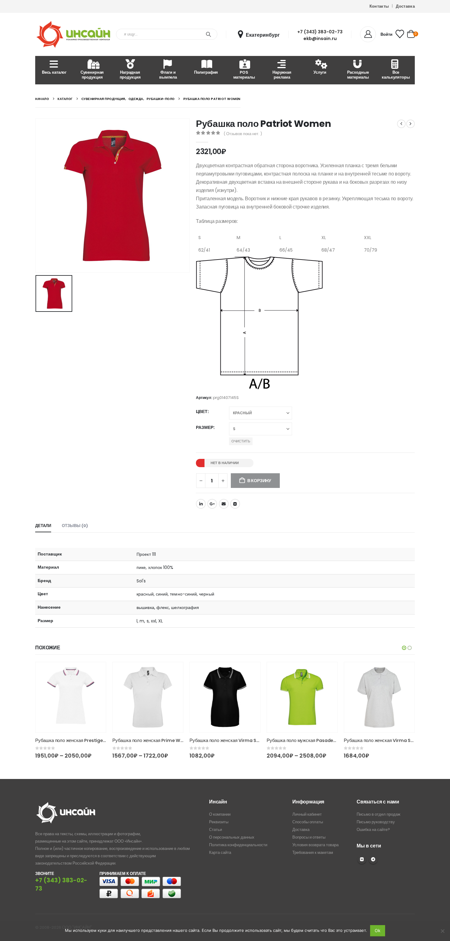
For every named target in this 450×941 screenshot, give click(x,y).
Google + (212, 504)
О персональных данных (231, 837)
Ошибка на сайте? (373, 829)
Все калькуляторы (396, 74)
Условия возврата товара (315, 845)
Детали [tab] (43, 526)
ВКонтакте (235, 504)
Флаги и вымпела (168, 74)
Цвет (202, 411)
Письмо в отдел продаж (378, 814)
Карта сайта (220, 852)
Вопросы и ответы (308, 837)
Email (224, 504)
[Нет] (442, 931)
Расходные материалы (358, 74)
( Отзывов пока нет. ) (242, 134)
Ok (378, 930)
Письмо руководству (376, 822)
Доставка (405, 6)
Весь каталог (54, 72)
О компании (220, 814)
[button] (404, 647)
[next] (410, 124)
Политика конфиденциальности (238, 845)
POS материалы (244, 74)
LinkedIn (201, 504)
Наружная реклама (281, 74)
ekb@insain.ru (320, 38)
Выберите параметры (95, 672)
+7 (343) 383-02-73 (320, 32)
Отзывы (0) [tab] (75, 526)
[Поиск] (208, 34)
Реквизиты (218, 822)
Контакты (379, 6)
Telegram (373, 859)
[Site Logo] (73, 34)
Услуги (319, 72)
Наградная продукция (130, 74)
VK (361, 859)
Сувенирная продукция (92, 74)
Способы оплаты (307, 822)
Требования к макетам (312, 852)
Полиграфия (206, 72)
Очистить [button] (240, 441)
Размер (204, 427)
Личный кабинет (307, 814)
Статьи (215, 829)
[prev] (401, 124)
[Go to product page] (71, 697)
